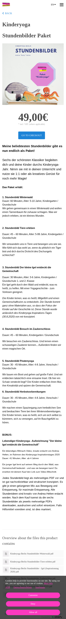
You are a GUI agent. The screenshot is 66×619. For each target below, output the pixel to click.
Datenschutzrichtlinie (23, 587)
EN (52, 4)
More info (48, 583)
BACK (8, 13)
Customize (33, 595)
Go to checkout (31, 135)
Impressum (40, 587)
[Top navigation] (61, 5)
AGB (7, 587)
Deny (33, 604)
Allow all (33, 612)
